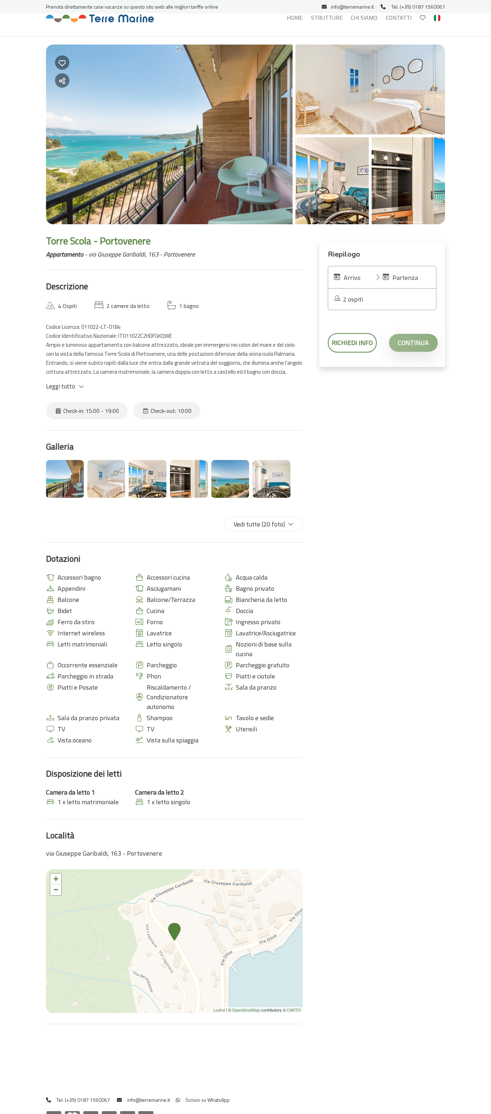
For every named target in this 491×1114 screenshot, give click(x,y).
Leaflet (219, 1010)
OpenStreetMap (246, 1010)
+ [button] (56, 878)
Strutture (327, 17)
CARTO (294, 1010)
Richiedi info (352, 342)
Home (295, 17)
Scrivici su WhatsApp (207, 1100)
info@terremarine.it (352, 6)
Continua (413, 342)
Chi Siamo (364, 17)
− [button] (56, 889)
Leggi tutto (60, 386)
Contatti (399, 17)
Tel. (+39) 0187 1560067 (418, 6)
